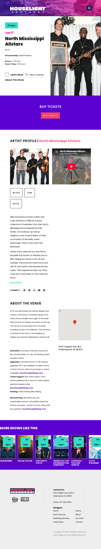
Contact (79, 522)
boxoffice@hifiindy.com (21, 388)
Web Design (58, 535)
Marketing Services (61, 518)
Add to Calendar (36, 74)
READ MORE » (16, 282)
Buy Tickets (51, 115)
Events (78, 511)
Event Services (59, 514)
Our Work (80, 518)
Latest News (58, 522)
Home (55, 511)
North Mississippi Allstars (60, 141)
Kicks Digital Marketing (76, 535)
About (78, 514)
